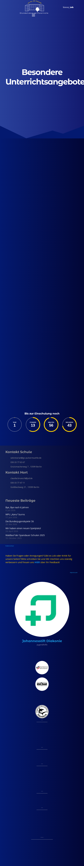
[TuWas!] (22, 283)
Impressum (73, 572)
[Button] (57, 7)
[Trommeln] (22, 206)
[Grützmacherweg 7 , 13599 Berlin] (7, 466)
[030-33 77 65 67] (7, 462)
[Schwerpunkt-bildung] (22, 244)
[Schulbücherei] (22, 327)
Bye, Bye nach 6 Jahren (17, 507)
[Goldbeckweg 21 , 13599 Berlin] (7, 487)
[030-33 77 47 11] (7, 482)
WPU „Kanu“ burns (15, 514)
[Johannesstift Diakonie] (42, 609)
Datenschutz (9, 546)
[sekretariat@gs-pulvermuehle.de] (7, 457)
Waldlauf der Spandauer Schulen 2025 (25, 535)
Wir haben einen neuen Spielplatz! (23, 528)
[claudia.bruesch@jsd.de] (7, 478)
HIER (37, 562)
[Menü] (42, 15)
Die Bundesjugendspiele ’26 (19, 521)
